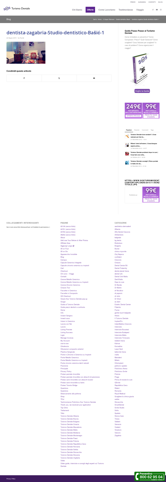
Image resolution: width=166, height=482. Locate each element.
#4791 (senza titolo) (68, 229)
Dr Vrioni (118, 299)
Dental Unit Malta (121, 276)
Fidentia (118, 307)
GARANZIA (142, 2)
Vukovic (118, 432)
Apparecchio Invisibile (69, 254)
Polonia (117, 374)
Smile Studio (119, 407)
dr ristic (117, 296)
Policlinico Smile (121, 371)
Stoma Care (119, 416)
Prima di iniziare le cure (123, 379)
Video (63, 460)
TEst (62, 399)
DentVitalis (119, 279)
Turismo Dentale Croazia (70, 424)
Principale (64, 368)
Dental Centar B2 (121, 265)
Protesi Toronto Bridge (69, 385)
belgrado (118, 237)
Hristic (117, 315)
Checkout (64, 271)
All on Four (65, 248)
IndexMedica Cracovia (123, 324)
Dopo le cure (119, 282)
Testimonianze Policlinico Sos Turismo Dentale (78, 402)
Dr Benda (118, 285)
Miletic (117, 360)
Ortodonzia (65, 346)
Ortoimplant (119, 363)
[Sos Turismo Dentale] (16, 12)
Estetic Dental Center (123, 304)
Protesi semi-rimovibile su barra (72, 382)
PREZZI (132, 2)
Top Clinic (64, 407)
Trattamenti (65, 410)
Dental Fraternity (121, 268)
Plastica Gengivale (68, 352)
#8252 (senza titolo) (68, 234)
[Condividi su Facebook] (24, 78)
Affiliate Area (65, 243)
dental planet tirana (122, 271)
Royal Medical (120, 393)
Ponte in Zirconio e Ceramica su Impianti (76, 354)
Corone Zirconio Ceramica (70, 285)
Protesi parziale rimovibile (70, 374)
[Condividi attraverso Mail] (94, 78)
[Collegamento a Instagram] (161, 10)
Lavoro (63, 326)
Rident (117, 388)
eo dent (117, 301)
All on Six (64, 251)
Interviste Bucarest (122, 329)
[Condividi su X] (59, 78)
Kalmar (117, 343)
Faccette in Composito (69, 293)
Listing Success (67, 332)
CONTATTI (152, 2)
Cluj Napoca (119, 254)
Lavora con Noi (66, 324)
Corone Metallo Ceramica (70, 279)
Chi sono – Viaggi (67, 273)
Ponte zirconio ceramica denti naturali (75, 363)
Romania (118, 391)
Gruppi (63, 301)
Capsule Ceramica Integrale (71, 262)
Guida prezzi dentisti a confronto (73, 307)
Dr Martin (118, 287)
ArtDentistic (119, 234)
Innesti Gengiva (66, 315)
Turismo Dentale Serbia (69, 449)
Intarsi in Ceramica (68, 321)
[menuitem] (133, 2)
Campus (64, 260)
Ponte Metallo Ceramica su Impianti (74, 360)
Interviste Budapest (122, 332)
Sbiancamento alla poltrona (71, 393)
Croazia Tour (65, 287)
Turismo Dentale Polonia (70, 441)
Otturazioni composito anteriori (72, 349)
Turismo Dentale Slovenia (70, 455)
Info (62, 312)
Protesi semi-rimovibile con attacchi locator (77, 379)
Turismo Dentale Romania (70, 446)
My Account (65, 340)
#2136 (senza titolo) (68, 226)
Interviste (118, 326)
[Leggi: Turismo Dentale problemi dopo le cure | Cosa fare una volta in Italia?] (127, 153)
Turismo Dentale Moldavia (70, 432)
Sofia (117, 410)
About (63, 237)
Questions (64, 388)
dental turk (119, 273)
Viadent (117, 427)
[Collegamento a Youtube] (157, 10)
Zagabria (118, 435)
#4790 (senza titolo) (68, 232)
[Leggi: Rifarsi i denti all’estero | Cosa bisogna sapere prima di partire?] (127, 145)
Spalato (117, 413)
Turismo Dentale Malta (69, 430)
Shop (62, 396)
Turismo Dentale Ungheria (70, 458)
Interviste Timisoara (122, 338)
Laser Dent (119, 349)
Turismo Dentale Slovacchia (71, 452)
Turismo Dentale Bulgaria (70, 421)
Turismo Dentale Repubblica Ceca (73, 444)
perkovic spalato (121, 365)
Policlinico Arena (121, 368)
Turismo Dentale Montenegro (71, 435)
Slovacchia (119, 402)
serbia (117, 399)
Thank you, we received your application (76, 404)
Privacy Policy (66, 371)
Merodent (118, 357)
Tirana (117, 419)
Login (63, 335)
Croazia (117, 262)
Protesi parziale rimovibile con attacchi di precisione (80, 377)
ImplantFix (119, 321)
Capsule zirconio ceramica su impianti (75, 265)
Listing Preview (66, 329)
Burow (117, 248)
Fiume (117, 310)
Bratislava (118, 243)
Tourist (22, 38)
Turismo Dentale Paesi (69, 438)
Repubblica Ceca (121, 385)
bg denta (118, 240)
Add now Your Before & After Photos (74, 240)
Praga (117, 377)
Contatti (63, 276)
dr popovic (118, 293)
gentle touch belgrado (123, 312)
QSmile (117, 382)
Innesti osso (65, 318)
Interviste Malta (120, 335)
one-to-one (64, 343)
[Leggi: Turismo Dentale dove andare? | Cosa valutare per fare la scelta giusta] (127, 136)
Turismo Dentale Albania (70, 416)
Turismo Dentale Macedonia (71, 427)
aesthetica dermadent (123, 226)
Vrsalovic (118, 430)
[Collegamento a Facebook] (153, 10)
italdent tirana (120, 340)
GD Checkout (66, 296)
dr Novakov (119, 290)
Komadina (118, 346)
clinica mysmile (120, 251)
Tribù (62, 413)
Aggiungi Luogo (67, 246)
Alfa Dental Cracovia (122, 232)
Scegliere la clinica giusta (124, 396)
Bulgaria (118, 246)
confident (118, 257)
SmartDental (119, 404)
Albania (117, 229)
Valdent (117, 421)
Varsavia (118, 424)
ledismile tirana (120, 352)
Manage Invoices (67, 338)
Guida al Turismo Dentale (70, 304)
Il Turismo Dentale (121, 318)
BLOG (160, 2)
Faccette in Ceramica (69, 290)
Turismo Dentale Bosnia (69, 419)
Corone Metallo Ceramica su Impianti (74, 282)
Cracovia (118, 260)
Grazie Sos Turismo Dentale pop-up (74, 299)
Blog (8, 19)
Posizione (64, 365)
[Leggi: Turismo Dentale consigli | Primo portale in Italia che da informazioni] (127, 162)
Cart (62, 268)
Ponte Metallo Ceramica (70, 357)
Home (63, 310)
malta (117, 354)
